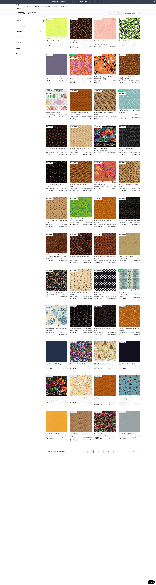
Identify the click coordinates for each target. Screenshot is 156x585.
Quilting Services (64, 6)
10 (122, 451)
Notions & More (47, 6)
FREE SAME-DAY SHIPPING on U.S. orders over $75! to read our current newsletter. (78, 2)
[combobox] (119, 6)
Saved (55, 6)
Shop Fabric (26, 6)
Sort (130, 13)
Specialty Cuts (36, 6)
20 (129, 451)
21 (133, 451)
